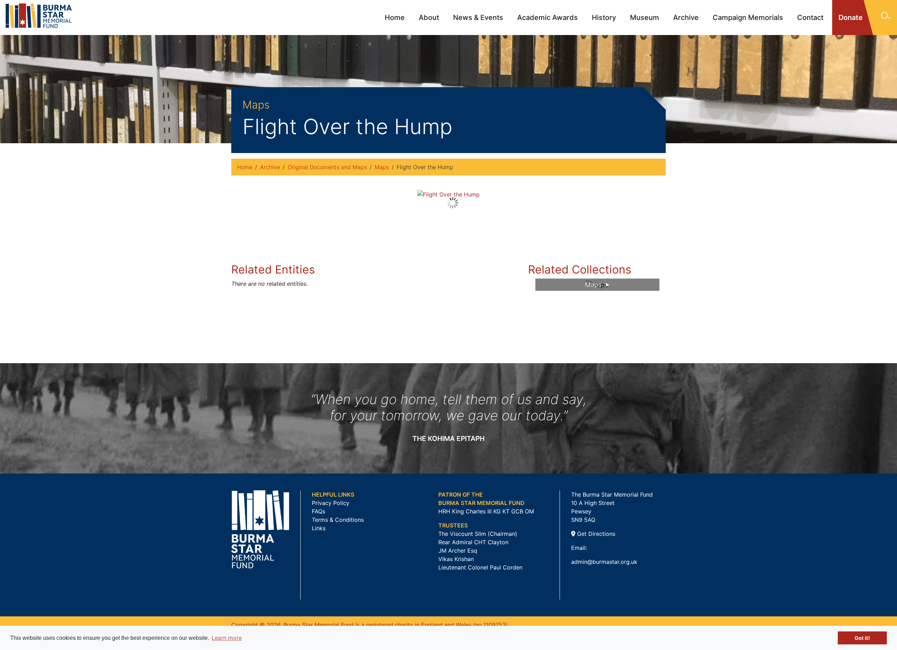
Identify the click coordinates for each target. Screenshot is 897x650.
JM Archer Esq (457, 550)
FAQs (318, 511)
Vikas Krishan (456, 558)
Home (395, 17)
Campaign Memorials (748, 17)
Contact (810, 17)
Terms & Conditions (338, 519)
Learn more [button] (227, 637)
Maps (382, 167)
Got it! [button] (862, 638)
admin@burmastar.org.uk (604, 561)
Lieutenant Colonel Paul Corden (480, 567)
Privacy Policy (330, 502)
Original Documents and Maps (327, 167)
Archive (686, 17)
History (604, 17)
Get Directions (595, 533)
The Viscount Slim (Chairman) (477, 533)
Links (319, 528)
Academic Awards (547, 17)
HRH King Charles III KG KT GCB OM (486, 511)
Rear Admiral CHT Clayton (473, 542)
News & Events (478, 17)
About (429, 17)
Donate (850, 17)
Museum (644, 17)
